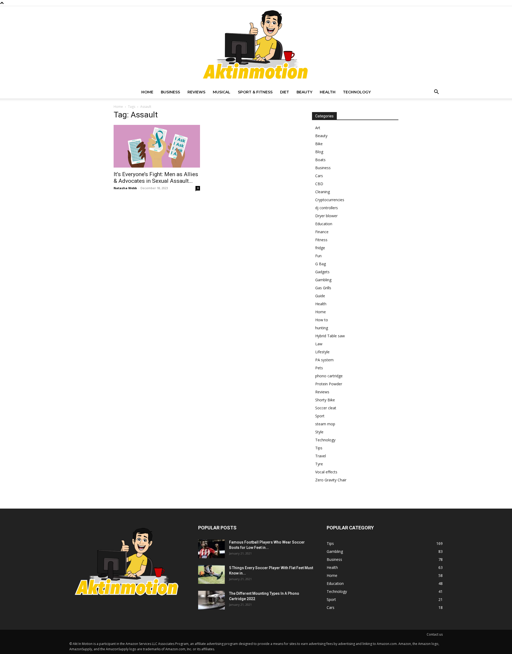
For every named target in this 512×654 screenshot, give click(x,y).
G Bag (320, 263)
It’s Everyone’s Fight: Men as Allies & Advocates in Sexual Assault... (156, 177)
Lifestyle (322, 351)
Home (147, 92)
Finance (322, 231)
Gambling (323, 279)
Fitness (321, 239)
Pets (319, 367)
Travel (320, 455)
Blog (319, 151)
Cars (319, 175)
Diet (284, 92)
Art (317, 127)
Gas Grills (323, 287)
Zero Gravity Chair (330, 479)
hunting (321, 327)
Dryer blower (326, 215)
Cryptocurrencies (329, 199)
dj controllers (326, 207)
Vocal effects (326, 471)
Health (327, 92)
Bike (319, 143)
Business (170, 92)
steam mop (325, 423)
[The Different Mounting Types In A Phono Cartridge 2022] (211, 600)
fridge (320, 247)
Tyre (319, 463)
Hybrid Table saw (330, 335)
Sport (320, 415)
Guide (320, 295)
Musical (221, 92)
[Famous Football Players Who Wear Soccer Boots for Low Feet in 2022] (211, 549)
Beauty (304, 92)
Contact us (435, 634)
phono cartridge (329, 375)
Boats (320, 159)
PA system (324, 359)
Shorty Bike (325, 399)
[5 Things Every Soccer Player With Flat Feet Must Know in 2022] (211, 574)
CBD (319, 183)
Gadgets (322, 271)
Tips (318, 447)
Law (318, 343)
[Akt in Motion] (256, 46)
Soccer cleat (325, 407)
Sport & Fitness (255, 92)
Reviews (196, 92)
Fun (318, 255)
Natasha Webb (125, 188)
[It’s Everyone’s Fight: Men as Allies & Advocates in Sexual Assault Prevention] (157, 146)
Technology (357, 92)
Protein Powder (328, 383)
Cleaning (322, 191)
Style (319, 431)
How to (321, 319)
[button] (436, 92)
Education (323, 223)
